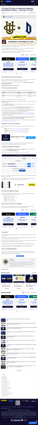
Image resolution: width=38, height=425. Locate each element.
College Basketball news (16, 251)
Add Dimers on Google (32, 12)
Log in (4, 1)
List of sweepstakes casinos (6, 394)
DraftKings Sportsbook (28, 112)
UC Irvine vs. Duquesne (22, 48)
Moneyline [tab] (33, 158)
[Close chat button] (36, 421)
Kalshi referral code (5, 382)
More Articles (34, 272)
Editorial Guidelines (4, 408)
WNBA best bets (4, 390)
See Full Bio (32, 259)
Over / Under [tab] (28, 158)
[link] (31, 401)
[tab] (16, 73)
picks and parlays (9, 252)
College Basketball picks (14, 85)
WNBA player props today (6, 389)
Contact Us (6, 406)
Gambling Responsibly (30, 406)
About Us (2, 406)
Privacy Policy (14, 406)
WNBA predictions (5, 377)
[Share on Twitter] (19, 256)
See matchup (15, 170)
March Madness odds (25, 252)
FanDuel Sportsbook (27, 101)
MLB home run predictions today (7, 393)
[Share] (23, 256)
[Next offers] (36, 65)
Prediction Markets (33, 292)
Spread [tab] (24, 158)
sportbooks (20, 119)
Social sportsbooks (5, 395)
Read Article (7, 288)
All (23, 292)
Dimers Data (11, 16)
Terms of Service (20, 406)
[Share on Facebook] (21, 256)
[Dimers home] (2, 1)
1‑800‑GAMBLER (27, 410)
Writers (10, 406)
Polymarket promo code (6, 381)
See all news (19, 370)
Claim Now (22, 224)
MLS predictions (4, 376)
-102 (29, 163)
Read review (4, 71)
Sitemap (24, 406)
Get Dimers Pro (8, 1)
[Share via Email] (17, 256)
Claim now (8, 69)
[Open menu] (36, 1)
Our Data (9, 408)
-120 (29, 166)
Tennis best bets (4, 385)
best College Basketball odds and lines (8, 121)
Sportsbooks (27, 292)
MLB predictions (4, 378)
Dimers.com (22, 79)
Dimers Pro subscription (6, 386)
